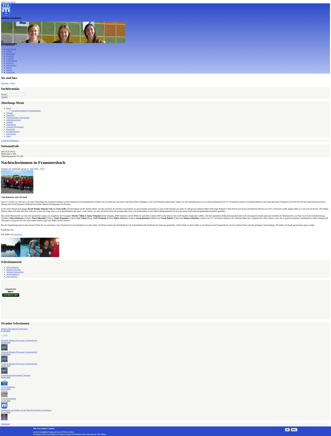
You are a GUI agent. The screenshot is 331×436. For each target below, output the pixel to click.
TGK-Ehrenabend (8, 399)
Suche (4, 94)
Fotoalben (10, 115)
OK (287, 430)
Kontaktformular (13, 131)
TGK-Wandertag (8, 387)
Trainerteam (11, 125)
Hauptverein (11, 49)
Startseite (4, 83)
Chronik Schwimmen (15, 127)
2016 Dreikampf (7, 45)
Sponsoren (10, 129)
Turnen (9, 70)
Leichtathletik (11, 61)
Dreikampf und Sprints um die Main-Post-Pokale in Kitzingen (26, 410)
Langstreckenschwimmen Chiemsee (15, 375)
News (12, 83)
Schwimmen (11, 65)
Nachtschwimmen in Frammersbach (26, 111)
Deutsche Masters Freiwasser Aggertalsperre (19, 340)
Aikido (9, 51)
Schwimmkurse (12, 267)
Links (8, 136)
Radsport (10, 63)
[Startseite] (6, 15)
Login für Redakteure (10, 141)
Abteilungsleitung (13, 120)
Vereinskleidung (12, 274)
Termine (9, 113)
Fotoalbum (17, 234)
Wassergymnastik (13, 270)
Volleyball (10, 72)
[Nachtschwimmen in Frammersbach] (17, 193)
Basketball (10, 54)
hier (12, 230)
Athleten (9, 122)
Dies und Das (11, 277)
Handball (10, 56)
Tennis (9, 68)
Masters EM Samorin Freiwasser (14, 329)
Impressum (5, 424)
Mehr (294, 430)
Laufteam (10, 58)
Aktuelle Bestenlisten (15, 272)
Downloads (11, 134)
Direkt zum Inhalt (8, 2)
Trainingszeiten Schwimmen (17, 118)
